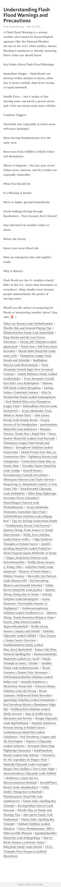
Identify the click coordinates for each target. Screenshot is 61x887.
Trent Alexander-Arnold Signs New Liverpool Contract (28, 369)
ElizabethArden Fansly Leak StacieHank (28, 332)
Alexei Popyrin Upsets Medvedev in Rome (30, 553)
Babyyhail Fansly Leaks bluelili (22, 847)
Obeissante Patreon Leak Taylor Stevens (28, 479)
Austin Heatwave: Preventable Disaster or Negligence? (27, 603)
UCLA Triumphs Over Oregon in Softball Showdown (28, 851)
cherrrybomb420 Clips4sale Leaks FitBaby (29, 773)
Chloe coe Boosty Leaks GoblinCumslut (28, 323)
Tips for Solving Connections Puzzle (34, 521)
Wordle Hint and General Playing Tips (27, 328)
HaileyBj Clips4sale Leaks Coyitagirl (25, 764)
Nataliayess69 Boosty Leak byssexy (28, 525)
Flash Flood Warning (13, 26)
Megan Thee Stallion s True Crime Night (29, 769)
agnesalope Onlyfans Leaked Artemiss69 (28, 700)
